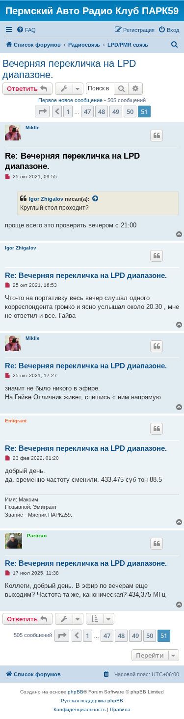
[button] (42, 111)
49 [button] (115, 111)
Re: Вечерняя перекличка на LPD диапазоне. (72, 161)
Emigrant (15, 420)
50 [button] (130, 111)
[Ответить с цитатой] (156, 135)
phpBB (75, 691)
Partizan (37, 535)
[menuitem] (26, 30)
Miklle (33, 127)
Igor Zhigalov (46, 199)
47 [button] (87, 111)
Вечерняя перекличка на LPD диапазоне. (69, 69)
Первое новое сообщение (70, 100)
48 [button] (101, 111)
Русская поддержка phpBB (92, 700)
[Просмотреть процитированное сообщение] (95, 198)
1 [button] (68, 111)
